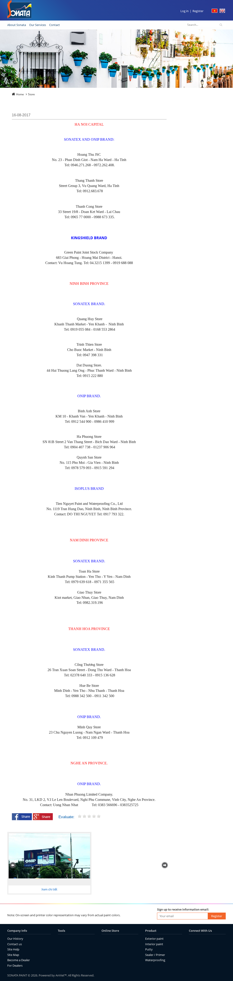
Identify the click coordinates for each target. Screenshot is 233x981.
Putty (149, 949)
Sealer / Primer (155, 955)
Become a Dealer (18, 960)
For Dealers (15, 965)
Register (197, 11)
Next (165, 865)
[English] (222, 12)
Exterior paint (154, 939)
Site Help (13, 949)
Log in (184, 11)
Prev (13, 865)
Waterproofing (155, 960)
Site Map (13, 955)
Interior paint (154, 944)
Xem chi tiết (49, 889)
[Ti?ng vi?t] (214, 12)
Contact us (14, 944)
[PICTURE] (49, 857)
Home (20, 94)
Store (31, 94)
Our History (15, 939)
